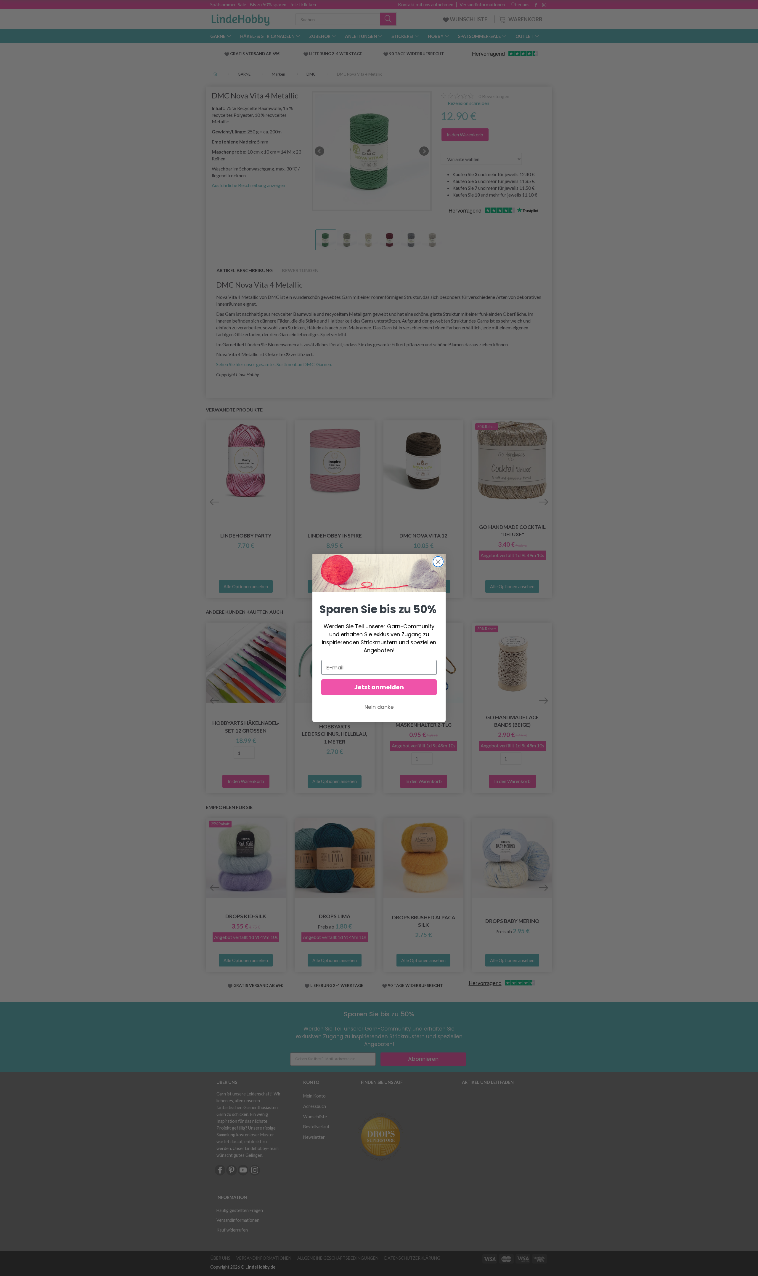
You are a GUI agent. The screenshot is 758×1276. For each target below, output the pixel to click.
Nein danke (379, 707)
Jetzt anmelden (379, 687)
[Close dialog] (438, 561)
